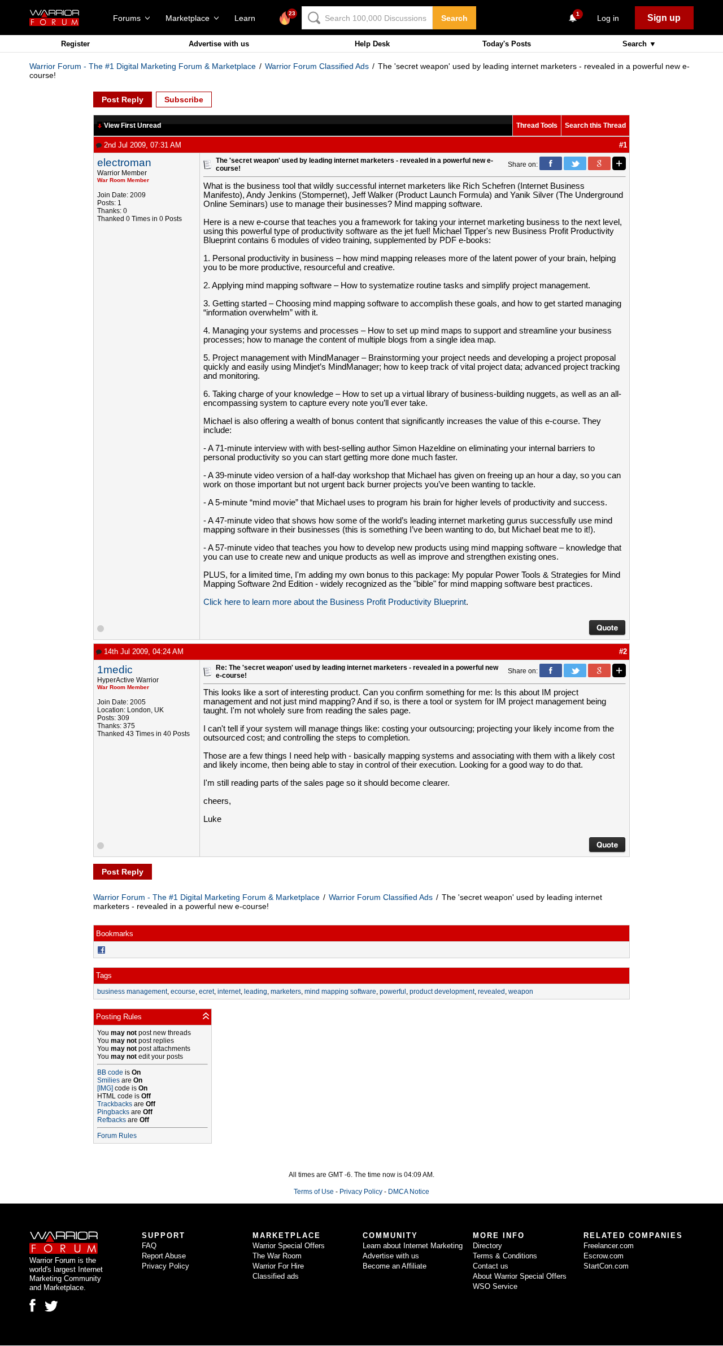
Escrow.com (603, 1256)
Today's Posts (506, 44)
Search (454, 18)
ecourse (183, 992)
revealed (491, 992)
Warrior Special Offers (288, 1245)
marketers (286, 992)
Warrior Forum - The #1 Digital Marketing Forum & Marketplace (142, 66)
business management (132, 992)
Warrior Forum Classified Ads (317, 66)
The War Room (277, 1256)
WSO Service (495, 1286)
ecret (206, 992)
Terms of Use (314, 1192)
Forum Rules (117, 1136)
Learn (248, 18)
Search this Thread (595, 125)
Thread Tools (537, 125)
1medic (115, 670)
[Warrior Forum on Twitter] (51, 1306)
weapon (520, 992)
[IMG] (105, 1088)
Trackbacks (114, 1104)
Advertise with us (219, 44)
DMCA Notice (408, 1192)
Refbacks (111, 1120)
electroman (124, 162)
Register (75, 44)
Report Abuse (164, 1256)
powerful (393, 992)
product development (442, 992)
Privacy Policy (360, 1192)
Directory (487, 1245)
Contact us (490, 1266)
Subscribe (183, 99)
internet (229, 992)
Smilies (108, 1080)
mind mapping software (340, 992)
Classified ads (275, 1276)
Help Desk (372, 44)
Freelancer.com (608, 1245)
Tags (104, 975)
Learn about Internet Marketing (413, 1245)
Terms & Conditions (505, 1256)
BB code (110, 1072)
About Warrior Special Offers (520, 1276)
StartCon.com (606, 1266)
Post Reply (122, 99)
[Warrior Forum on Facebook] (32, 1305)
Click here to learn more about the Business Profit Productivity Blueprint (334, 602)
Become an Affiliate (394, 1266)
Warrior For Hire (278, 1266)
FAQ (149, 1245)
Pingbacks (113, 1112)
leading (255, 992)
